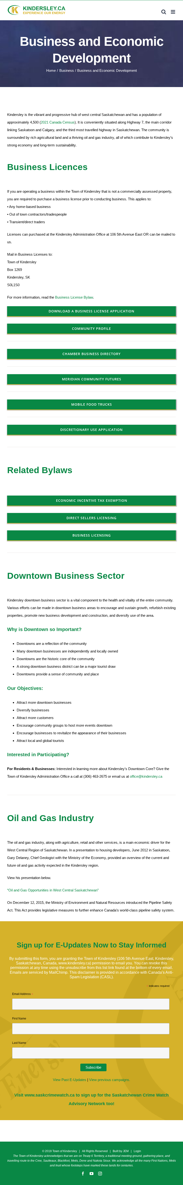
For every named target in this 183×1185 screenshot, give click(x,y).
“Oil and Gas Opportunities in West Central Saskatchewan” (53, 890)
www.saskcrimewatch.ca (50, 1095)
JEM (126, 1151)
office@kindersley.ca (146, 776)
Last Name (19, 1043)
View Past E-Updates (69, 1080)
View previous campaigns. (109, 1080)
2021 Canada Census (58, 122)
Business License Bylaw (74, 297)
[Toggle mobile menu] (173, 11)
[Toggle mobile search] (163, 11)
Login (137, 1151)
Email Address (22, 994)
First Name (19, 1018)
